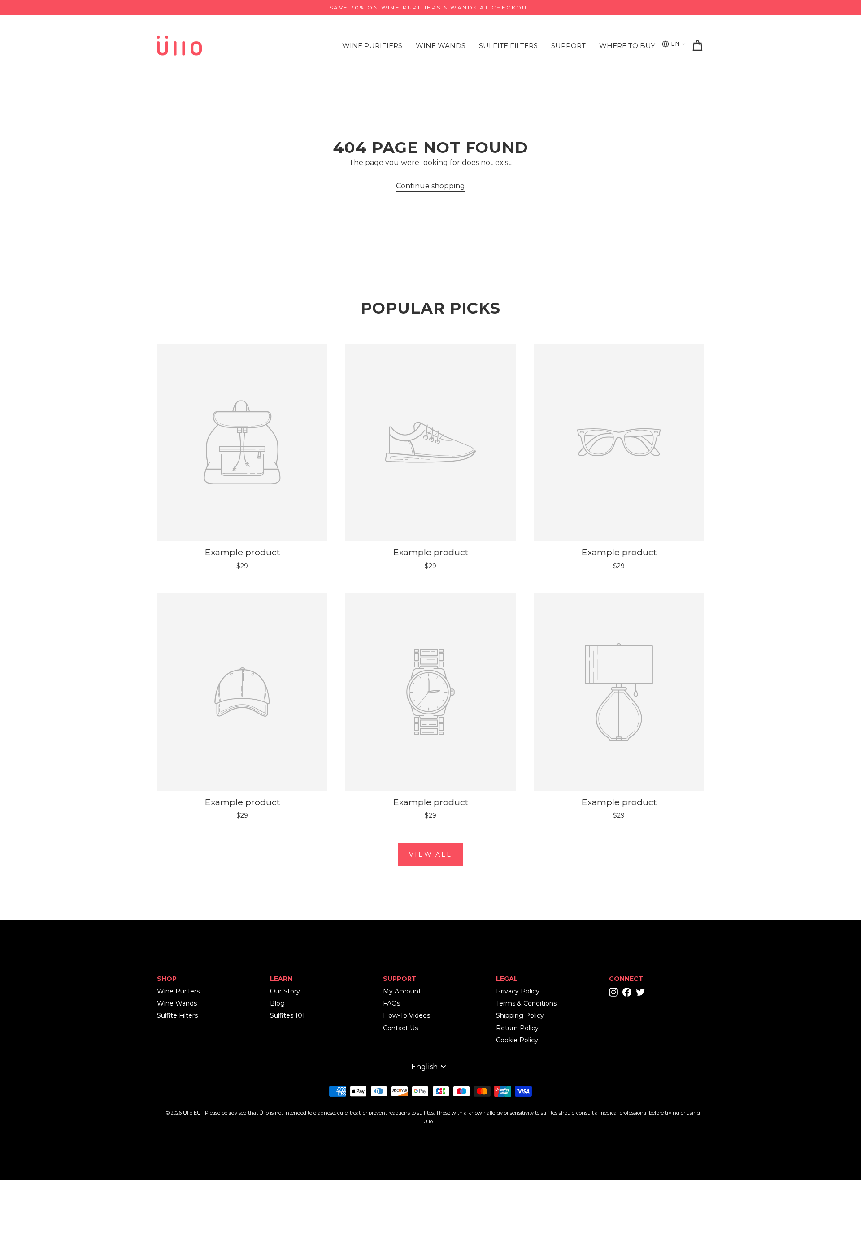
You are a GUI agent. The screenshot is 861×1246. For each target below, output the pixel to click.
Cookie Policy (517, 1040)
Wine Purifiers (372, 45)
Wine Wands (440, 45)
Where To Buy (627, 45)
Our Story (285, 991)
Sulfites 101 (287, 1015)
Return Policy (517, 1028)
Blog (277, 1003)
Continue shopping (430, 186)
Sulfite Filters (508, 45)
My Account (402, 991)
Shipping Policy (520, 1015)
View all (430, 854)
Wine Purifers (178, 991)
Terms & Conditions (526, 1003)
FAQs (391, 1003)
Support (568, 45)
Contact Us (400, 1028)
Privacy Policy (517, 991)
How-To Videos (406, 1015)
